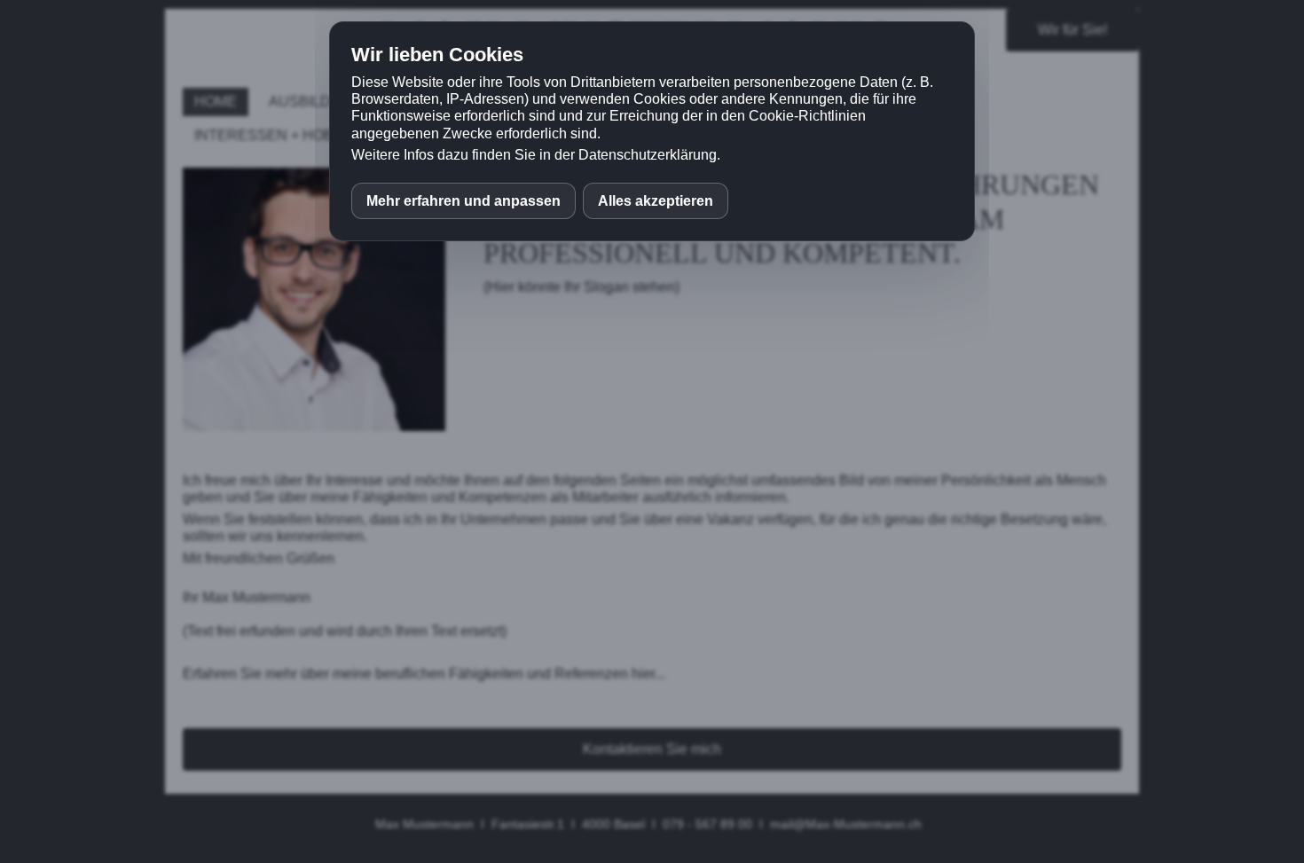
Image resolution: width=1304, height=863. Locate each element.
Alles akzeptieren (655, 200)
